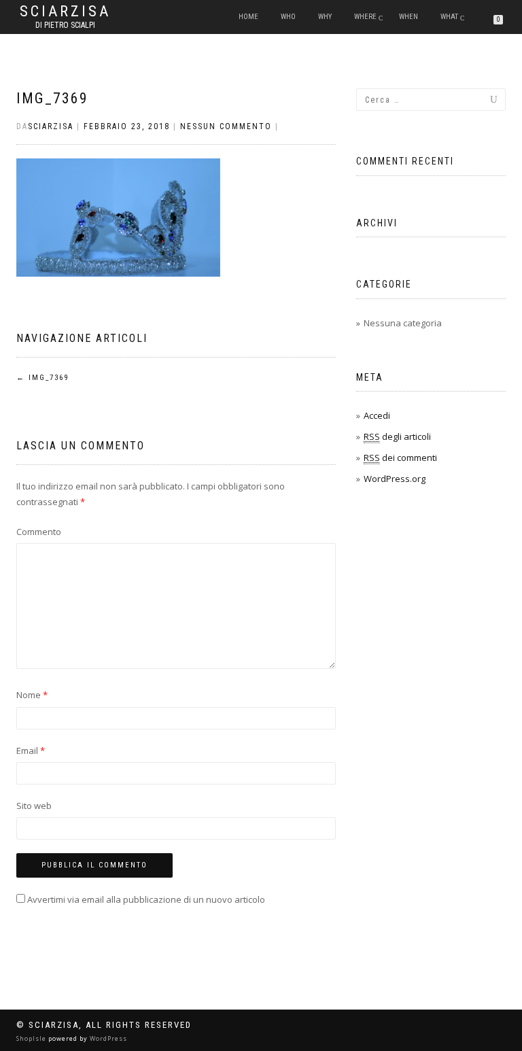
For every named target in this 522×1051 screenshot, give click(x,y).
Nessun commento (226, 126)
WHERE (365, 16)
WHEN (408, 16)
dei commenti (400, 457)
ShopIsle (32, 1038)
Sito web (34, 805)
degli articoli (397, 436)
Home (248, 16)
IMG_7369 (52, 98)
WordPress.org (394, 478)
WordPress (107, 1038)
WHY (325, 16)
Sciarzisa (65, 11)
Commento (38, 532)
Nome (32, 695)
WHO (288, 16)
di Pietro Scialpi (65, 25)
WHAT (449, 16)
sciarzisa (50, 126)
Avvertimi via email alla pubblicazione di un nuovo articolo (146, 899)
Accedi (377, 415)
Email (30, 750)
